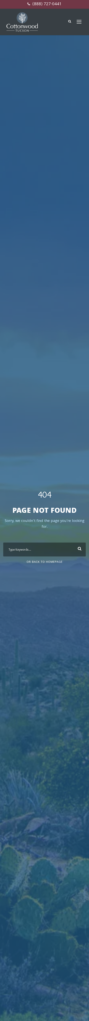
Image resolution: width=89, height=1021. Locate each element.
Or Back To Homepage (45, 562)
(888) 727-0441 (46, 4)
